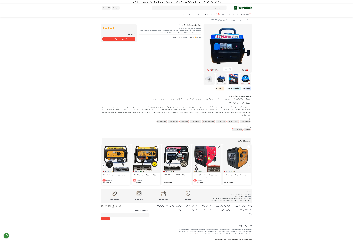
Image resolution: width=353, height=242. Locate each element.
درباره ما (179, 210)
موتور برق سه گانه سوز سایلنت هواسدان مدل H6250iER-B (237, 176)
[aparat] (102, 206)
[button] (249, 166)
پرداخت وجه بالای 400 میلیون (230, 14)
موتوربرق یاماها (161, 121)
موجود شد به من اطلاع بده (118, 39)
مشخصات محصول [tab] (233, 88)
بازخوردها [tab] (219, 88)
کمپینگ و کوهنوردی (211, 14)
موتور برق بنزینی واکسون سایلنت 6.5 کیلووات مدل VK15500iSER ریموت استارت (206, 176)
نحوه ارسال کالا (206, 206)
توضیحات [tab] (246, 88)
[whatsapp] (105, 206)
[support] (112, 206)
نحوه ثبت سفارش (191, 206)
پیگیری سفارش (225, 210)
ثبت (105, 219)
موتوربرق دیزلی (221, 121)
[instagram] (116, 206)
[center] (154, 8)
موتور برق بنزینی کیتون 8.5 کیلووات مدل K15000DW (116, 175)
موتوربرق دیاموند (233, 121)
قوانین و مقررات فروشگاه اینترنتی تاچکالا (169, 206)
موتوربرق (233, 20)
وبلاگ (182, 14)
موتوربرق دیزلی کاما (208, 121)
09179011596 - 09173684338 (235, 194)
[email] (109, 206)
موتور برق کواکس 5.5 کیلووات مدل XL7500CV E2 (176, 175)
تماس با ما (189, 14)
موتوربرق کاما (184, 121)
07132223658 (239, 196)
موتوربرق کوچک (173, 121)
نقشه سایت (207, 210)
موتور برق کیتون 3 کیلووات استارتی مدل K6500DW (146, 175)
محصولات (199, 14)
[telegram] (119, 206)
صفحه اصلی (249, 20)
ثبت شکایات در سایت (246, 210)
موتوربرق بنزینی (245, 121)
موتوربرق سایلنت (195, 121)
